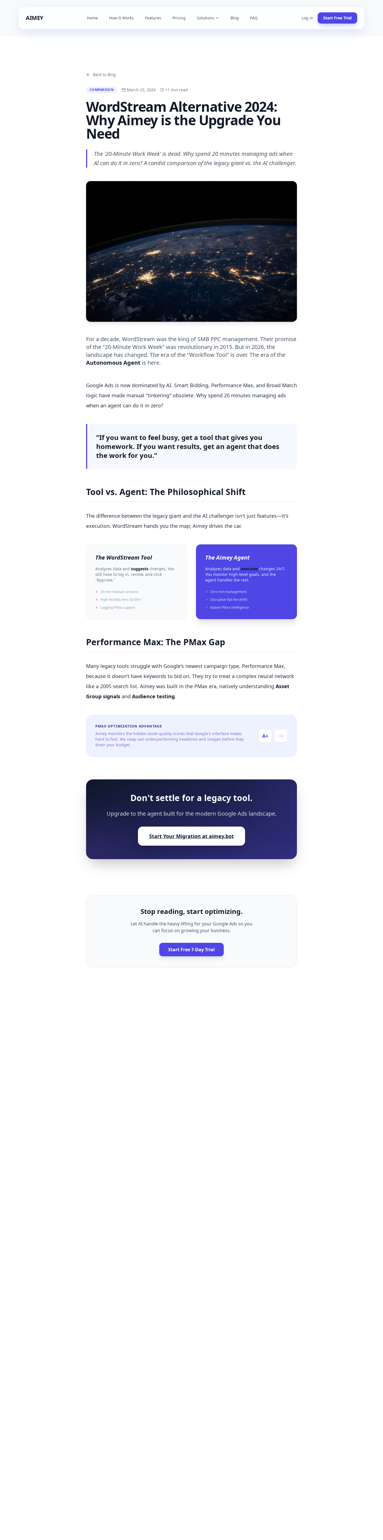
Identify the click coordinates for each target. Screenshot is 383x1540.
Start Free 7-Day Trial (191, 949)
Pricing (179, 17)
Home (92, 17)
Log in (307, 17)
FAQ (254, 17)
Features (153, 17)
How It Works (121, 17)
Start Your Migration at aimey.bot (191, 836)
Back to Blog (104, 74)
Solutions (205, 17)
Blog (234, 17)
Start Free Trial (337, 17)
